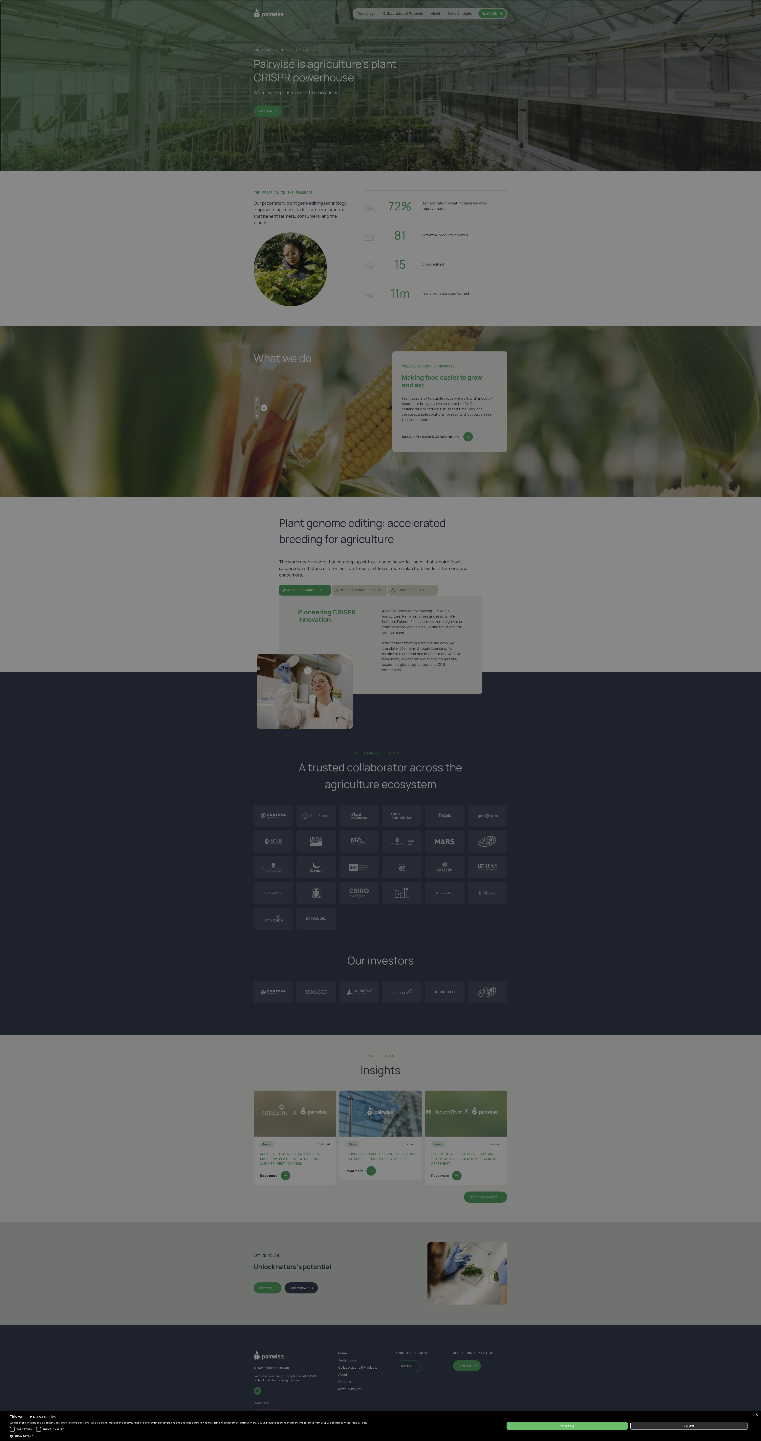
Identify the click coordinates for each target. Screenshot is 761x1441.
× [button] (756, 1414)
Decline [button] (689, 1425)
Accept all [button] (567, 1425)
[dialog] (380, 1426)
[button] (188, 1436)
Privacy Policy (359, 1422)
